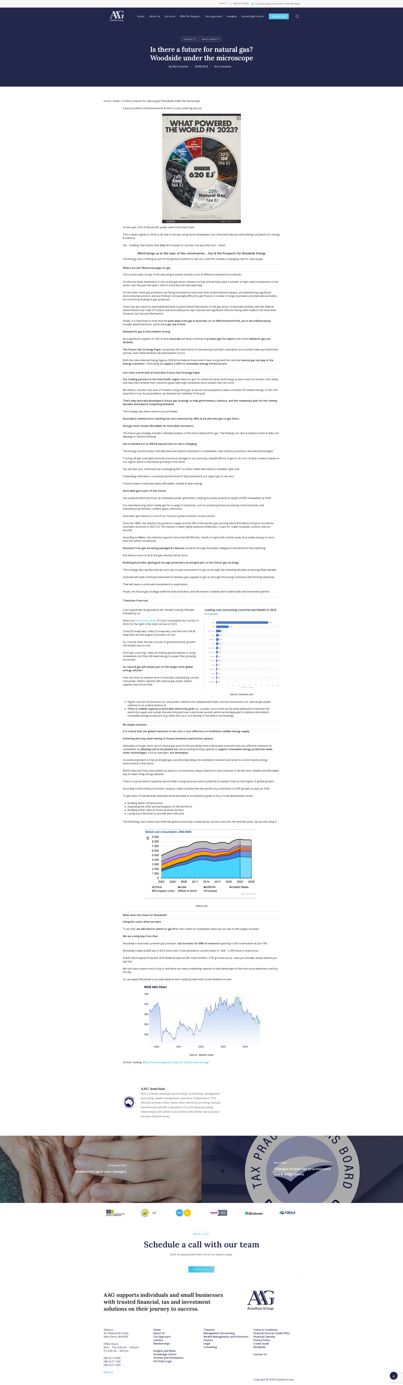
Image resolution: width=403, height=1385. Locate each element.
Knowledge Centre (164, 1354)
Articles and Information (168, 1357)
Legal (207, 1343)
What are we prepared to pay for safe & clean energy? (176, 1062)
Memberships (161, 1343)
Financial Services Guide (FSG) (271, 1333)
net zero (242, 458)
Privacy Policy (261, 1340)
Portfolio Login (162, 1361)
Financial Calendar (264, 1336)
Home (107, 101)
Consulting (210, 1347)
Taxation (209, 1329)
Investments (210, 39)
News (116, 101)
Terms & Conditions (265, 1329)
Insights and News (164, 1351)
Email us (108, 1372)
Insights (190, 39)
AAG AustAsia (180, 66)
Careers (158, 1340)
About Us (159, 1333)
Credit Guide (261, 1343)
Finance (208, 1340)
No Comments (222, 66)
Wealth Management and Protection (226, 1336)
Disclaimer (259, 1347)
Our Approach (162, 1336)
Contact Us (260, 1354)
